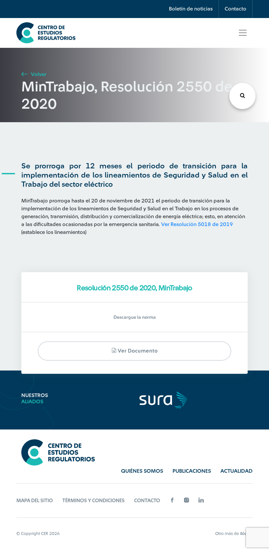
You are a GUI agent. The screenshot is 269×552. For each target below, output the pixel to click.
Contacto (235, 8)
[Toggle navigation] (243, 33)
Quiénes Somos (142, 471)
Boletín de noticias (191, 8)
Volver (38, 74)
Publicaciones (192, 471)
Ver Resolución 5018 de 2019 (197, 224)
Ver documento (137, 351)
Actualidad (236, 471)
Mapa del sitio (34, 500)
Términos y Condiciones (93, 500)
